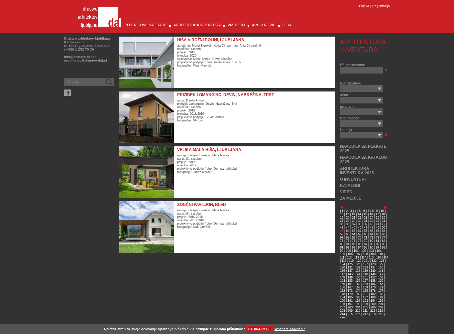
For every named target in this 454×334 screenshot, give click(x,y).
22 (359, 217)
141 (380, 270)
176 (373, 290)
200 (373, 304)
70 (359, 237)
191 (350, 300)
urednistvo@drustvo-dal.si (85, 60)
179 (350, 294)
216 (357, 314)
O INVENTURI (353, 179)
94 (359, 247)
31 (365, 221)
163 (365, 284)
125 (350, 264)
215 (350, 314)
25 (377, 217)
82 (383, 241)
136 (342, 270)
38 (359, 224)
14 (359, 214)
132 (357, 267)
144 (357, 274)
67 (341, 237)
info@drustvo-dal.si (80, 57)
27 (341, 221)
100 (348, 250)
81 (377, 241)
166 (342, 287)
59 (341, 234)
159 (380, 280)
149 (350, 277)
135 (380, 267)
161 (350, 284)
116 (378, 257)
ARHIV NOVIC (264, 25)
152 (373, 277)
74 (383, 237)
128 (373, 264)
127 (365, 264)
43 (341, 227)
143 (350, 274)
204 (357, 307)
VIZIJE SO (236, 25)
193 (365, 300)
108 (365, 254)
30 (359, 221)
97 (377, 247)
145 (365, 274)
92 (347, 247)
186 (357, 297)
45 (353, 227)
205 (365, 307)
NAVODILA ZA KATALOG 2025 (363, 159)
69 (353, 237)
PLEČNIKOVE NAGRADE (146, 25)
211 (365, 310)
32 (371, 221)
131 (350, 267)
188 (373, 297)
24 (371, 217)
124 (342, 264)
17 (377, 214)
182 (373, 294)
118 (344, 260)
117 (386, 257)
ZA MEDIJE (350, 198)
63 (365, 234)
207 (380, 307)
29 (353, 221)
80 (371, 241)
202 (342, 307)
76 (347, 241)
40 (371, 224)
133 (365, 267)
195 (380, 300)
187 (365, 297)
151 (365, 277)
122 (374, 260)
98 (383, 247)
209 (350, 310)
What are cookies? (290, 329)
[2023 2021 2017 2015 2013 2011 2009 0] (361, 88)
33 (377, 221)
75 (341, 241)
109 (373, 254)
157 (365, 280)
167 (350, 287)
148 (342, 277)
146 (373, 274)
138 (357, 270)
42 (383, 224)
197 (350, 304)
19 (341, 217)
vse (342, 317)
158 (373, 280)
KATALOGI (350, 185)
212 (372, 310)
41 (377, 224)
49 (377, 227)
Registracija (381, 6)
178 (342, 294)
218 (373, 314)
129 (380, 264)
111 (342, 257)
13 (353, 214)
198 (357, 304)
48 (371, 227)
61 (353, 234)
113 (356, 257)
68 (347, 237)
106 (350, 254)
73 (377, 237)
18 (383, 214)
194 (373, 300)
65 (377, 234)
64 (371, 234)
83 (341, 244)
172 (342, 290)
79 (365, 241)
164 (373, 284)
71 (365, 237)
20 (347, 217)
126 (357, 264)
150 (357, 277)
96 (371, 247)
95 (365, 247)
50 (383, 227)
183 (380, 294)
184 (342, 297)
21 (353, 217)
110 (380, 254)
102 (363, 250)
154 (342, 280)
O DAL (288, 25)
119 (351, 260)
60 (347, 234)
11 (341, 214)
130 (342, 267)
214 (342, 314)
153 (380, 277)
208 (342, 310)
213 (380, 310)
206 (373, 307)
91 (341, 247)
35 (341, 224)
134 (373, 267)
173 (350, 290)
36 (347, 224)
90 (383, 244)
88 (371, 244)
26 (383, 217)
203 (350, 307)
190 (342, 300)
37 (353, 224)
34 (383, 221)
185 (350, 297)
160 (342, 284)
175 (365, 290)
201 (380, 304)
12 (347, 214)
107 (357, 254)
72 (371, 237)
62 (359, 234)
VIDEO (346, 192)
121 (366, 260)
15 (365, 214)
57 (377, 231)
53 (353, 231)
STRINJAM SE (259, 329)
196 (342, 304)
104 (379, 250)
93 (353, 247)
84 (347, 244)
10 (382, 211)
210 (357, 310)
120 (358, 260)
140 (373, 270)
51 (341, 231)
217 (365, 314)
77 (353, 241)
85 (353, 244)
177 (380, 290)
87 (365, 244)
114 (364, 257)
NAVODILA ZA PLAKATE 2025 (363, 148)
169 (365, 287)
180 (357, 294)
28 (347, 221)
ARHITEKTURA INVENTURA (197, 25)
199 (365, 304)
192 (357, 300)
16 (371, 214)
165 (380, 284)
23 (365, 217)
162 (357, 284)
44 (347, 227)
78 (359, 241)
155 (350, 280)
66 (383, 234)
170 (373, 287)
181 (365, 294)
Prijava (364, 6)
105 (342, 254)
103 (371, 250)
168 (357, 287)
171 (380, 287)
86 (359, 244)
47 (365, 227)
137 (350, 270)
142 (342, 274)
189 (380, 297)
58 (383, 231)
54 (359, 231)
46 (359, 227)
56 (371, 231)
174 (357, 290)
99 (341, 250)
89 (377, 244)
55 (365, 231)
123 (381, 260)
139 (365, 270)
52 (347, 231)
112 (349, 257)
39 (365, 224)
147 (380, 274)
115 (371, 257)
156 (357, 280)
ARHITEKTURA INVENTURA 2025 (357, 170)
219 (380, 314)
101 (356, 250)
